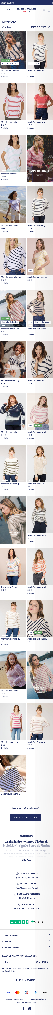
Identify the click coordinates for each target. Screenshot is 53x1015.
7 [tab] (50, 480)
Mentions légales (24, 1002)
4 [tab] (22, 170)
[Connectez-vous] (44, 10)
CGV (34, 1002)
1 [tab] (4, 170)
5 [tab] (23, 325)
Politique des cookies (36, 999)
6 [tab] (46, 480)
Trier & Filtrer (38, 27)
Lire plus (26, 859)
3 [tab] (16, 170)
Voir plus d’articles (24, 817)
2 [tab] (10, 170)
